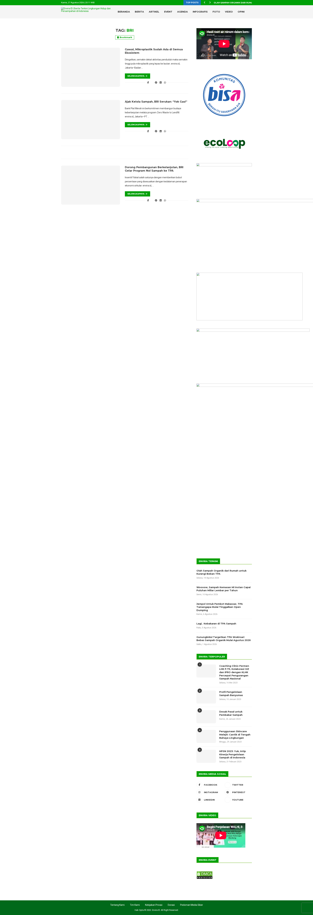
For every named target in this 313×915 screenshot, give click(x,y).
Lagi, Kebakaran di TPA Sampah (216, 623)
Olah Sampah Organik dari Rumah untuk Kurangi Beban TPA (221, 572)
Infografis (200, 11)
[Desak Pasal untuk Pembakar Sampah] (206, 716)
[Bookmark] (250, 25)
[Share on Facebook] (148, 82)
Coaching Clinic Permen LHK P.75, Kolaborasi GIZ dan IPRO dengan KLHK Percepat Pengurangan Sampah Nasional (234, 672)
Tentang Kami (117, 905)
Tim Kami (135, 905)
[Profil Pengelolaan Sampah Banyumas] (206, 697)
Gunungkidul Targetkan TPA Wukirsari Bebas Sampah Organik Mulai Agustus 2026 (223, 639)
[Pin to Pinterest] (156, 82)
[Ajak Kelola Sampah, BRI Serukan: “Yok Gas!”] (90, 119)
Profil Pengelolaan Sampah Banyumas (231, 694)
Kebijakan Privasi (153, 905)
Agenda (182, 11)
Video (229, 11)
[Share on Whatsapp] (165, 82)
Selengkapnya (135, 76)
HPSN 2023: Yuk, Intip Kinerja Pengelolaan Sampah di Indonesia (232, 754)
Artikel (154, 11)
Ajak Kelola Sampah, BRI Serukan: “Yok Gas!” (156, 101)
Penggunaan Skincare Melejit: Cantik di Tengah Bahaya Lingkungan (234, 734)
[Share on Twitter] (152, 82)
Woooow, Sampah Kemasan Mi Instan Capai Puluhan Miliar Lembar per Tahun (223, 589)
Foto (216, 11)
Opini (241, 11)
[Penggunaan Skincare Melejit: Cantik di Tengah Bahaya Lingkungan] (206, 736)
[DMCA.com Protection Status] (204, 872)
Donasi (171, 905)
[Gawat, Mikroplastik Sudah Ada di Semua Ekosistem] (90, 67)
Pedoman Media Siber (191, 905)
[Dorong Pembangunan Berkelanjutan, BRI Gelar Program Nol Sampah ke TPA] (90, 185)
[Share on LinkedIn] (160, 82)
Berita (139, 11)
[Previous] (204, 2)
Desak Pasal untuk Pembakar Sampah (231, 713)
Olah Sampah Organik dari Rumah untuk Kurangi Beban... (248, 2)
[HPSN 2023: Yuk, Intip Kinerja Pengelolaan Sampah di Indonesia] (206, 756)
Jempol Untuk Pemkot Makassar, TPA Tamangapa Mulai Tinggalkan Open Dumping (219, 607)
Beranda (124, 11)
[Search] (244, 25)
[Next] (210, 2)
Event (168, 11)
